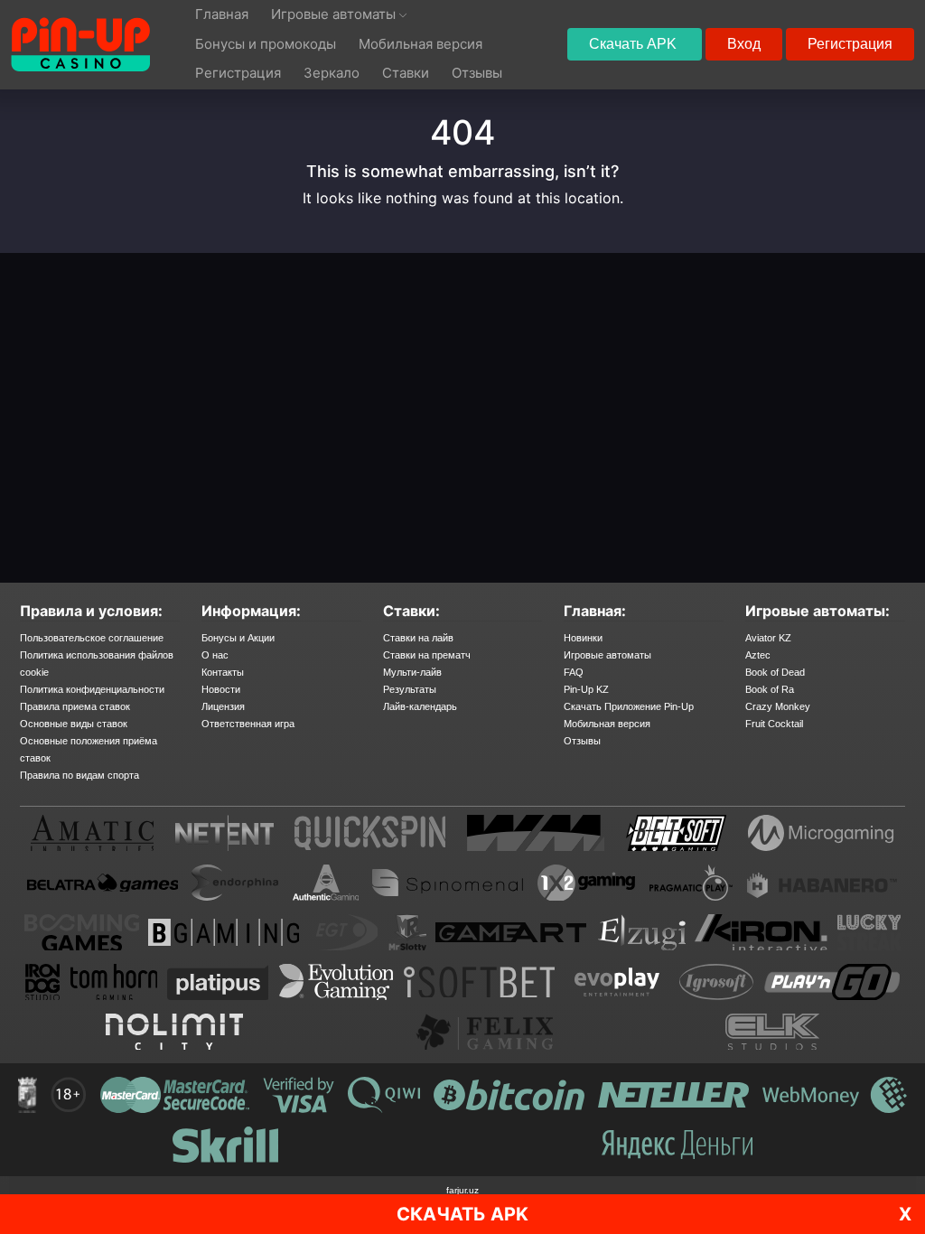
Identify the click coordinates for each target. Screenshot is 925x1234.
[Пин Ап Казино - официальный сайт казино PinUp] (80, 44)
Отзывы (582, 740)
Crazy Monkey (777, 706)
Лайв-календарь (420, 706)
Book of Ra (769, 689)
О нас (215, 655)
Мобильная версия (607, 723)
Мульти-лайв (412, 672)
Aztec (758, 655)
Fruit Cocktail (774, 723)
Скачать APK (634, 43)
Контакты (222, 672)
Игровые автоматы (607, 655)
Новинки (583, 637)
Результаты (409, 689)
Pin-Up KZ (586, 689)
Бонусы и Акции (238, 637)
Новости (220, 689)
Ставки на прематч (427, 655)
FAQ (574, 672)
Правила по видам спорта (79, 775)
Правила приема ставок (75, 706)
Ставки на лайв (418, 637)
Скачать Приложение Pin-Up (629, 706)
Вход (744, 43)
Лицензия (223, 706)
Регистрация (850, 43)
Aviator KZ (768, 637)
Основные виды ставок (73, 723)
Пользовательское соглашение (92, 637)
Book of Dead (775, 672)
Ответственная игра (247, 723)
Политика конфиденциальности (92, 689)
